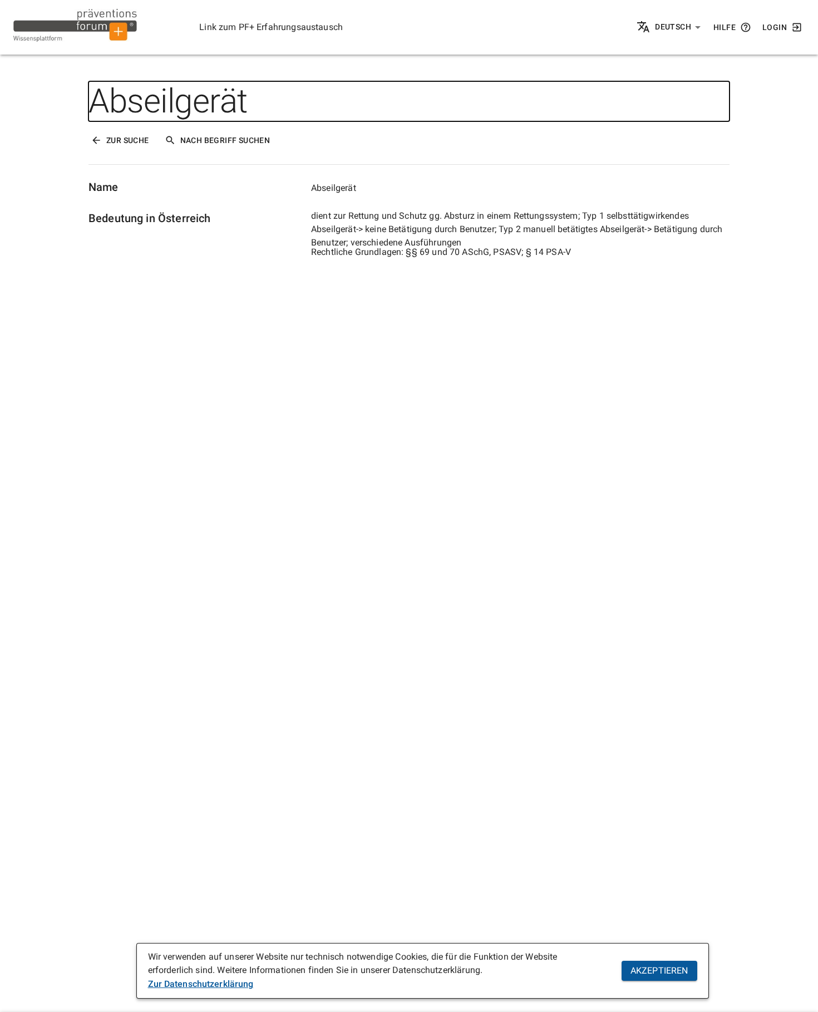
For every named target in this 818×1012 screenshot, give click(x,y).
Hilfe (724, 27)
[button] (678, 27)
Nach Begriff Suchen (225, 140)
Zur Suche (127, 140)
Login (774, 27)
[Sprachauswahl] (644, 27)
